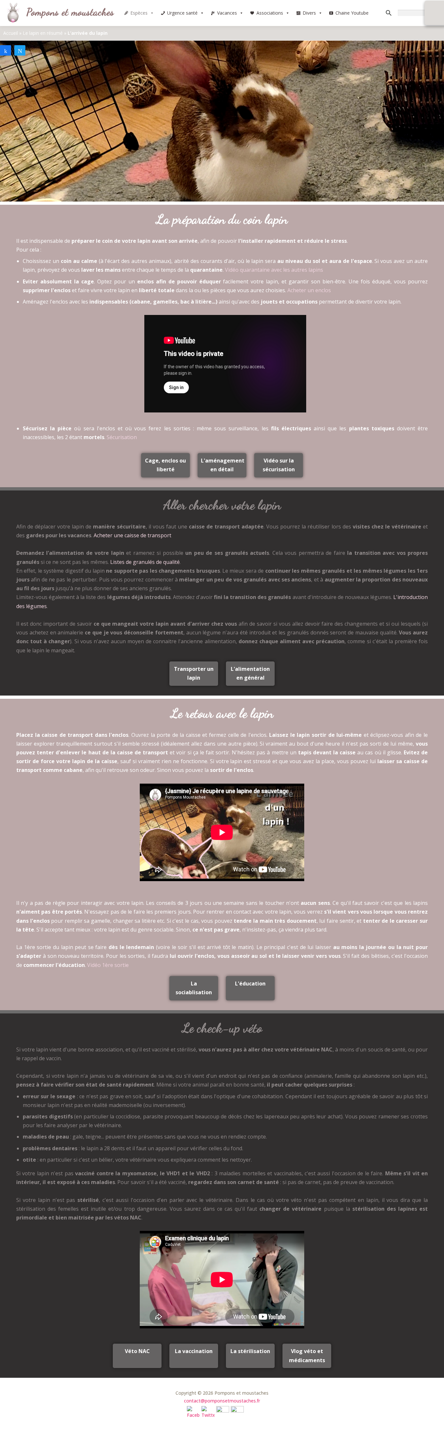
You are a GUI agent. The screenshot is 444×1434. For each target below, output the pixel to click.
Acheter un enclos (309, 290)
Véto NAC (137, 1351)
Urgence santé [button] (182, 13)
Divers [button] (309, 13)
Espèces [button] (139, 13)
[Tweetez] (20, 50)
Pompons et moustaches (70, 12)
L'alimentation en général (250, 673)
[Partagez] (5, 50)
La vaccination (194, 1351)
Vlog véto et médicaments (307, 1355)
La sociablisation (194, 988)
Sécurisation (122, 437)
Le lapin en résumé (43, 33)
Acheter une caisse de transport (132, 535)
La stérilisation (250, 1351)
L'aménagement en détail (222, 465)
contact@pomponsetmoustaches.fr (222, 1401)
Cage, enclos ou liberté (165, 465)
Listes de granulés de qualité (145, 562)
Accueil (10, 33)
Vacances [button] (227, 13)
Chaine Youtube (352, 13)
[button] (152, 13)
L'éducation (250, 983)
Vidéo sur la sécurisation (279, 465)
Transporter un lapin (194, 673)
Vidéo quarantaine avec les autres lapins (274, 269)
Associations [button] (269, 13)
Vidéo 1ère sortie (108, 965)
